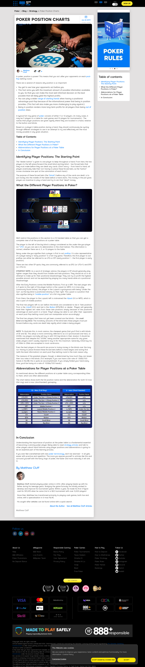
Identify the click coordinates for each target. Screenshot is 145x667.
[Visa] (21, 600)
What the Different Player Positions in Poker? (38, 145)
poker (41, 116)
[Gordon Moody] (123, 608)
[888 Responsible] (87, 608)
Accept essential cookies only (103, 660)
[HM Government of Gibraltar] (123, 600)
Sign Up (126, 3)
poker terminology (56, 454)
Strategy (33, 11)
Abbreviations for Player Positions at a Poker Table (41, 147)
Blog (24, 11)
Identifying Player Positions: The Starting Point (39, 142)
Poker (17, 11)
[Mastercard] (40, 600)
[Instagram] (32, 533)
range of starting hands (48, 99)
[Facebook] (14, 533)
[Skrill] (21, 615)
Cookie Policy (68, 654)
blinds (51, 175)
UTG (21, 247)
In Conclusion (24, 150)
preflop (68, 253)
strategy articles (71, 445)
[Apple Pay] (39, 608)
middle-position (42, 294)
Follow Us (119, 548)
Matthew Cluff (26, 71)
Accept (126, 660)
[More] (58, 615)
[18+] (105, 608)
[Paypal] (21, 608)
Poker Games (79, 548)
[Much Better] (39, 615)
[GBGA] (105, 600)
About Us (16, 548)
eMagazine (37, 548)
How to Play (99, 548)
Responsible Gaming (62, 548)
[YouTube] (26, 533)
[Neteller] (58, 608)
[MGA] (86, 600)
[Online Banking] (58, 600)
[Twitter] (20, 533)
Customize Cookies (59, 659)
